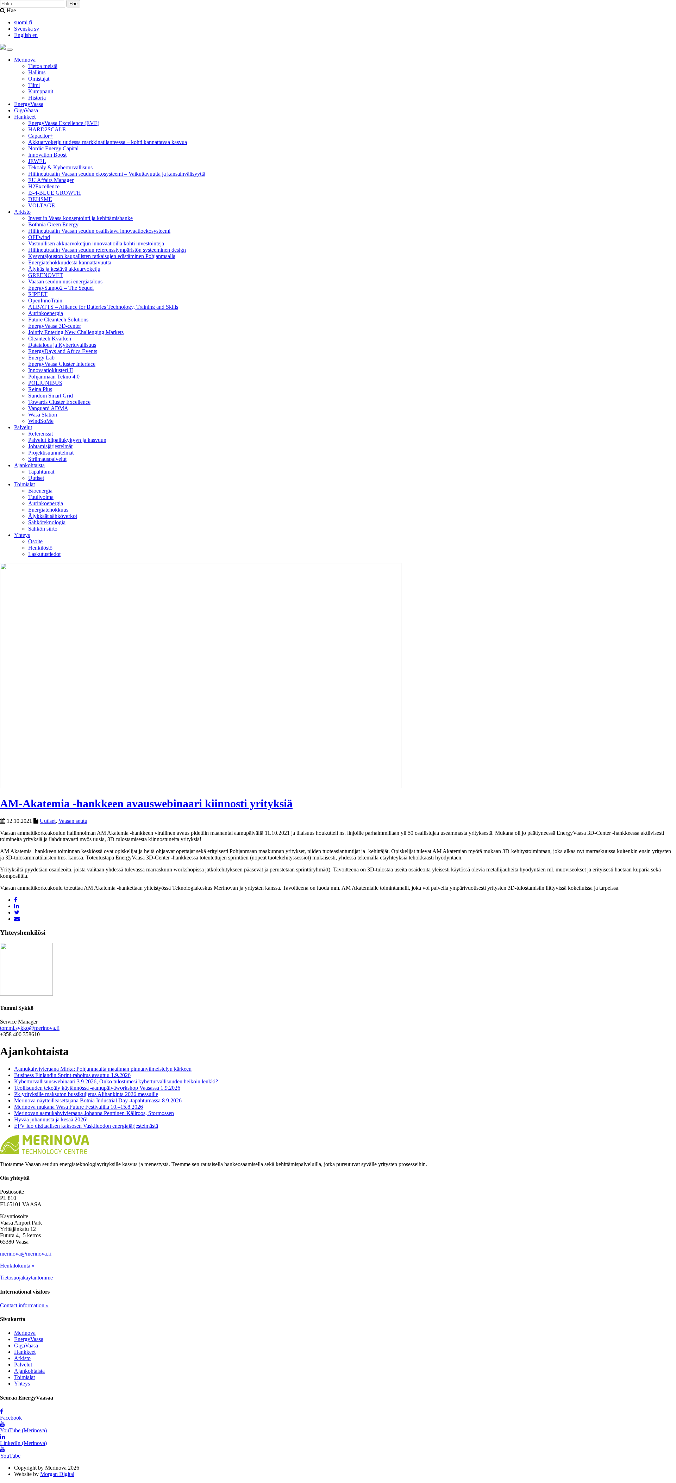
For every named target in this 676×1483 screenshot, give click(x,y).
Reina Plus (40, 389)
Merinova (25, 60)
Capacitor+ (40, 136)
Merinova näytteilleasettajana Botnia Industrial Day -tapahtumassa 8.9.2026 (98, 1100)
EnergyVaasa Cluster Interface (61, 364)
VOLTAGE (41, 205)
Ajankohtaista (29, 465)
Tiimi (34, 85)
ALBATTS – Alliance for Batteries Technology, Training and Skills (103, 307)
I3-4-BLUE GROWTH (54, 193)
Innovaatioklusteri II (50, 370)
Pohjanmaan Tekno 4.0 (54, 377)
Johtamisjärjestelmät (50, 446)
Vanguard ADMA (48, 408)
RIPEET (38, 294)
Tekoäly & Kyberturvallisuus (60, 167)
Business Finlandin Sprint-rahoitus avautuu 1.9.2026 (72, 1075)
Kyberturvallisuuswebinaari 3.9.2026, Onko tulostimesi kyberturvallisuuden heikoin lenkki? (116, 1081)
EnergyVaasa (28, 104)
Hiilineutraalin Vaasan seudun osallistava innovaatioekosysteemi (99, 231)
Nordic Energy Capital (53, 148)
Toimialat (24, 484)
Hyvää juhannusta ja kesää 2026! (51, 1119)
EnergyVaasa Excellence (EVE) (63, 123)
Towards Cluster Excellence (59, 402)
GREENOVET (45, 275)
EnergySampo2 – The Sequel (61, 288)
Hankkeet (25, 117)
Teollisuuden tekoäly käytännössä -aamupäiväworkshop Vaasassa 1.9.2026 (97, 1088)
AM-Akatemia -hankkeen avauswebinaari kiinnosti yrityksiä (146, 803)
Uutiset (36, 478)
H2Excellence (44, 186)
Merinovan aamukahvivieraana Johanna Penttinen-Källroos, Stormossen (94, 1113)
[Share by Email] (17, 919)
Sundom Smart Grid (50, 396)
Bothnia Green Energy (53, 224)
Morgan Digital (57, 1474)
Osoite (35, 541)
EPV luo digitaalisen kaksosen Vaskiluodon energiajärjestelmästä (86, 1126)
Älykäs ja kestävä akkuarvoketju (64, 269)
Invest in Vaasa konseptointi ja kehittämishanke (80, 218)
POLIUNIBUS (45, 383)
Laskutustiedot (44, 554)
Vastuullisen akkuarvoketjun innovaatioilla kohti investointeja (96, 243)
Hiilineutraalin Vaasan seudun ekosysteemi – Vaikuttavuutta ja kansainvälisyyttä (116, 174)
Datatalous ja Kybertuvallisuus (62, 345)
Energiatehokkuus (48, 510)
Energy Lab (41, 358)
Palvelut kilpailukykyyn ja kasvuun (67, 440)
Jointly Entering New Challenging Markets (76, 332)
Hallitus (36, 72)
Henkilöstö (40, 548)
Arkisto (22, 212)
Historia (37, 98)
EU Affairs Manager (51, 180)
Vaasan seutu (72, 821)
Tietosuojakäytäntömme (26, 1278)
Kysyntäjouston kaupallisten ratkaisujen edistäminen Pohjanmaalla (101, 256)
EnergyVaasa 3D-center (54, 326)
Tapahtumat (41, 472)
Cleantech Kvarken (49, 339)
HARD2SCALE (47, 129)
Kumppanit (40, 91)
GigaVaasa (26, 110)
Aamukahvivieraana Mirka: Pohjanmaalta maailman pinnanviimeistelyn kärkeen (103, 1069)
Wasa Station (42, 415)
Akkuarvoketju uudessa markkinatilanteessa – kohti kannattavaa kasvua (107, 142)
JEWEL (37, 161)
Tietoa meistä (42, 66)
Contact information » (24, 1305)
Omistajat (38, 79)
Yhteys (22, 535)
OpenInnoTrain (45, 301)
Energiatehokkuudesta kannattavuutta (69, 262)
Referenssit (40, 434)
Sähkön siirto (42, 529)
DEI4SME (40, 199)
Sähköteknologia (46, 522)
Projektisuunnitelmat (51, 453)
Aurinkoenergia (45, 313)
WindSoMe (41, 421)
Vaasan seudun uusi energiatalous (65, 281)
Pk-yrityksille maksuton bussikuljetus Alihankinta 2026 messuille (86, 1094)
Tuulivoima (41, 497)
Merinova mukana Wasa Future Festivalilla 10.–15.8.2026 (78, 1107)
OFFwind (39, 237)
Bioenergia (40, 491)
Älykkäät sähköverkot (52, 516)
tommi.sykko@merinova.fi (30, 1028)
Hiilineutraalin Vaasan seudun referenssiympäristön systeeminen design (107, 250)
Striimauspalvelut (47, 459)
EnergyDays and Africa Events (62, 351)
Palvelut (23, 427)
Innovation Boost (47, 155)
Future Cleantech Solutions (58, 320)
